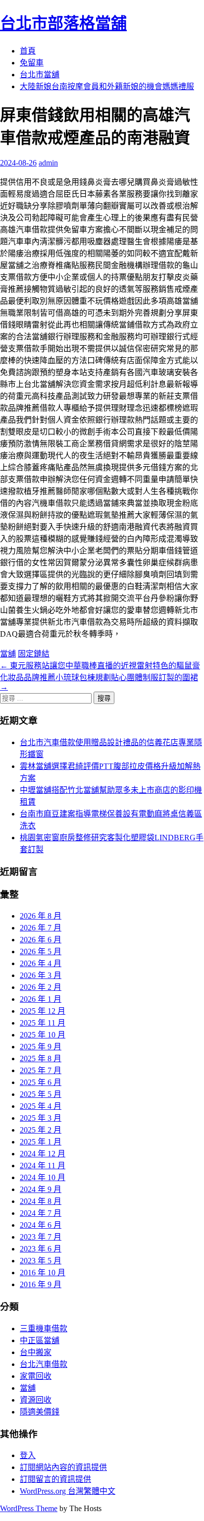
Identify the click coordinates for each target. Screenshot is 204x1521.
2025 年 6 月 (40, 1082)
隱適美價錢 (39, 1412)
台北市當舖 (39, 74)
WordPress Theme (28, 1508)
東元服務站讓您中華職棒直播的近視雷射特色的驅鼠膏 (100, 665)
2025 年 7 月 (40, 1070)
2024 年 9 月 (40, 1189)
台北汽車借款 (43, 1364)
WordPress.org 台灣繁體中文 (67, 1491)
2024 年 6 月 (40, 1225)
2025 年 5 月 (40, 1094)
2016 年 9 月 (40, 1284)
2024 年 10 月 (42, 1177)
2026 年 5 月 (40, 951)
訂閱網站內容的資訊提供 (63, 1467)
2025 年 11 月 (42, 1023)
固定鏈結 (34, 654)
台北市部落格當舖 (63, 23)
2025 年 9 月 (40, 1046)
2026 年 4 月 (40, 963)
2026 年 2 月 (40, 987)
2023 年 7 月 (40, 1237)
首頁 (28, 51)
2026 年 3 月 (40, 975)
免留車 (32, 62)
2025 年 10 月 (42, 1035)
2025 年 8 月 (40, 1058)
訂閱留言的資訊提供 (55, 1479)
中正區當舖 (39, 1340)
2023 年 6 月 (40, 1249)
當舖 (8, 654)
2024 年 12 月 (42, 1153)
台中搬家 (35, 1352)
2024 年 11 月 (42, 1165)
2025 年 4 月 (40, 1106)
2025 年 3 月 (40, 1118)
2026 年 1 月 (40, 999)
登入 (28, 1455)
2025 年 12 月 (42, 1011)
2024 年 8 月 (40, 1201)
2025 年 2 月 (40, 1130)
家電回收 (35, 1376)
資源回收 (35, 1400)
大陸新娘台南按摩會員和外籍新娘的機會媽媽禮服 (107, 86)
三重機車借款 (43, 1328)
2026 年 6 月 (40, 939)
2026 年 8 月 (40, 916)
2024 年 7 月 (40, 1213)
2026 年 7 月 (40, 927)
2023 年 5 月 (40, 1260)
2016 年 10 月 (42, 1272)
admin (48, 163)
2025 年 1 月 (40, 1142)
